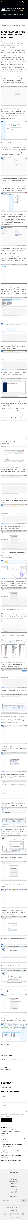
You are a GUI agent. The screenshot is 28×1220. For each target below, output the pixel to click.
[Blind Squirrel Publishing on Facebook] (16, 1193)
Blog (14, 1177)
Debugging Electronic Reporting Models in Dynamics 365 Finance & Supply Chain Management (11, 1131)
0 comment (4, 1067)
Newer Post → (23, 1076)
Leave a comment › (6, 1087)
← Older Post (4, 1076)
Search (14, 1175)
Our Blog (9, 21)
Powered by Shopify (13, 1210)
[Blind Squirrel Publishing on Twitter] (12, 1193)
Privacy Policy (14, 1179)
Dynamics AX (7, 1069)
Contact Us (14, 1183)
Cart (25, 2)
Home (2, 21)
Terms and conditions (14, 1181)
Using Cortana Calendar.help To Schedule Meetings (14, 1151)
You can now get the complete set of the (11, 1155)
